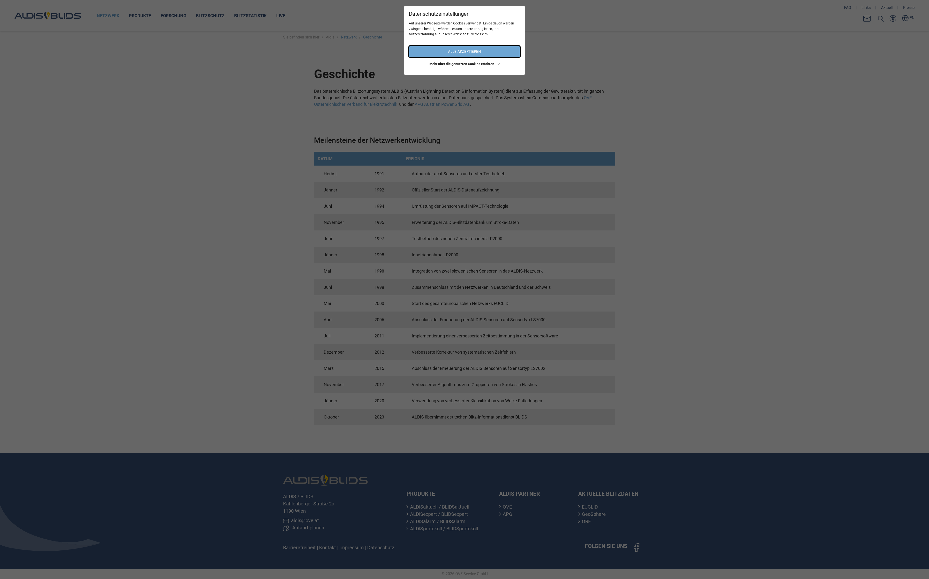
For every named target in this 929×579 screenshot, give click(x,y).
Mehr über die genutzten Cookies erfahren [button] (461, 64)
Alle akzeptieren (464, 51)
